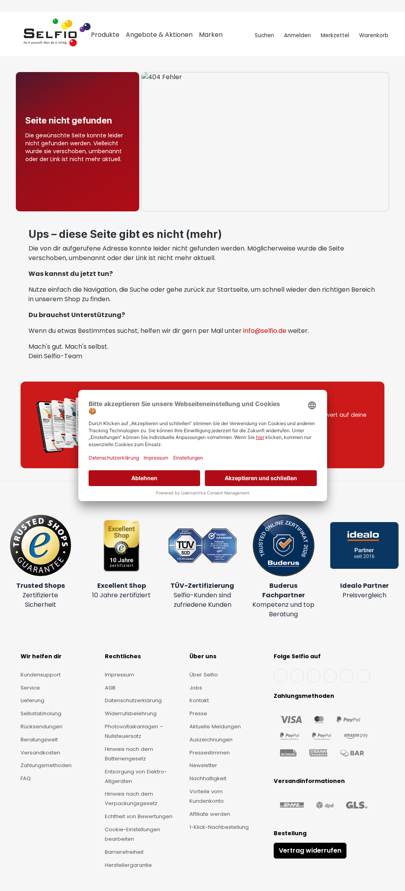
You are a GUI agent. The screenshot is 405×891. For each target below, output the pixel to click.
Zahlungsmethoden (46, 765)
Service (30, 688)
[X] (330, 675)
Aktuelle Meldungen (215, 726)
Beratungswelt (39, 739)
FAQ (26, 778)
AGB (110, 688)
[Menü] (16, 36)
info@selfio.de (264, 330)
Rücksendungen (41, 726)
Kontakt (199, 700)
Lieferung (32, 700)
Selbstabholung (41, 713)
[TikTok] (347, 675)
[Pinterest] (363, 675)
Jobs (195, 688)
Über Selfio (203, 674)
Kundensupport (41, 674)
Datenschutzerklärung (133, 700)
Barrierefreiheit (124, 852)
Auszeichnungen (211, 739)
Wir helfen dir (41, 656)
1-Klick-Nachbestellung (219, 827)
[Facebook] (280, 675)
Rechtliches (123, 656)
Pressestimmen (209, 752)
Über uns (202, 656)
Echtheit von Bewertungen (138, 816)
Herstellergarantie (128, 865)
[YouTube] (297, 675)
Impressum (119, 674)
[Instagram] (313, 675)
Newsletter (203, 765)
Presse (198, 713)
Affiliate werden (209, 814)
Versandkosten (40, 752)
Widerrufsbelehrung (131, 713)
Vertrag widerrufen (310, 850)
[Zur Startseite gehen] (57, 36)
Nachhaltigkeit (207, 778)
